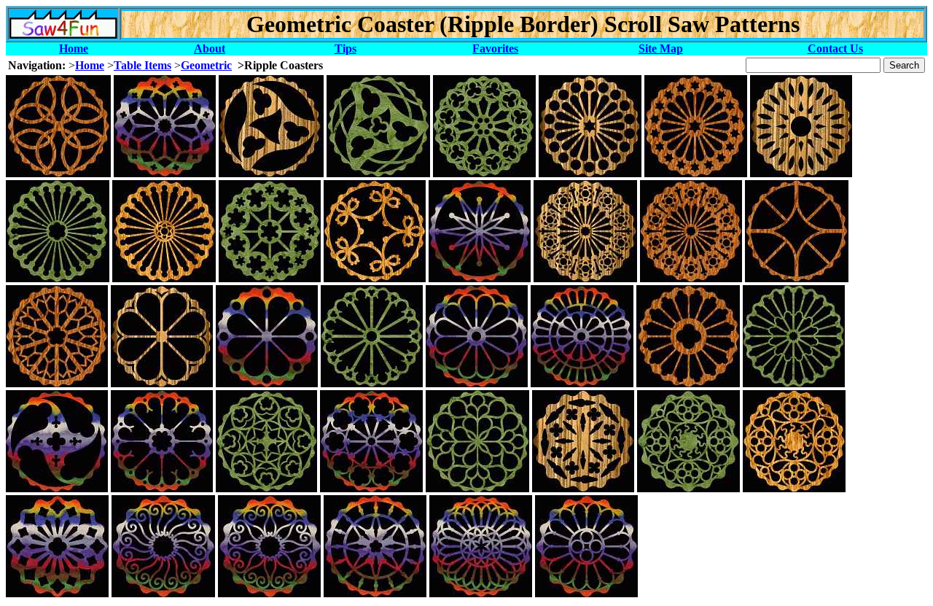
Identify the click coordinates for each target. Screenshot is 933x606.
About (209, 48)
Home (73, 48)
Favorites (495, 48)
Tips (345, 48)
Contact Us (835, 48)
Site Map (661, 48)
